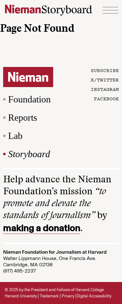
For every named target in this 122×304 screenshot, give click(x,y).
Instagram (105, 89)
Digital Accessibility (94, 296)
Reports (22, 117)
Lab (15, 135)
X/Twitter (105, 79)
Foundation (29, 99)
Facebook (106, 98)
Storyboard (29, 154)
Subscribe (105, 70)
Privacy (68, 296)
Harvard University (21, 296)
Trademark (49, 296)
